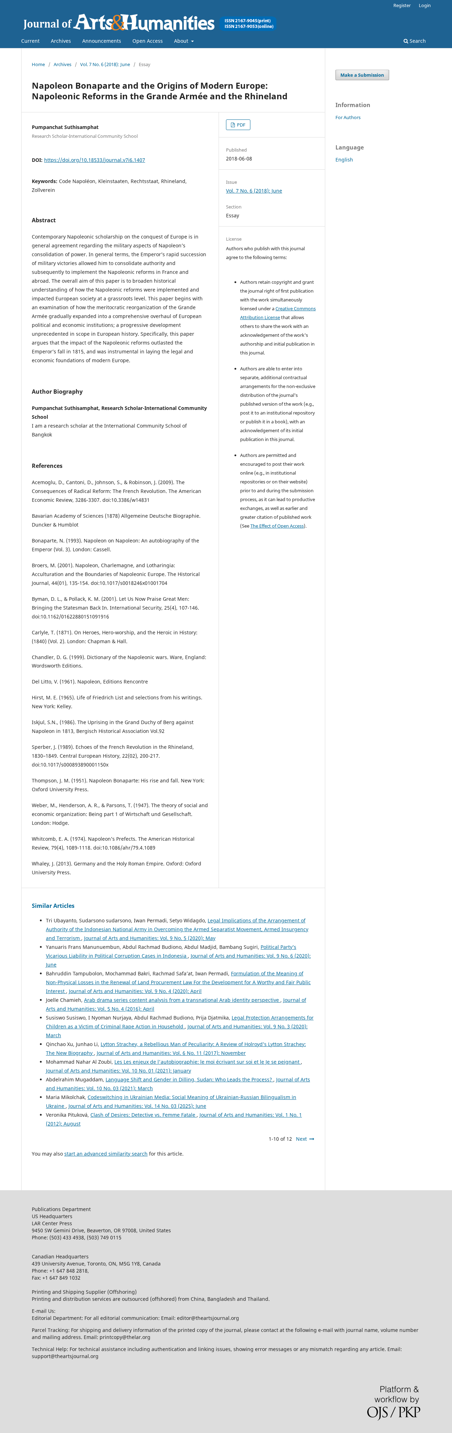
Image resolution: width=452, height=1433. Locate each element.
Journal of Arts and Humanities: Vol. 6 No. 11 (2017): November (171, 1053)
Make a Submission (362, 75)
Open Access (147, 40)
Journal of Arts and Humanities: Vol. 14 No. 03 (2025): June (137, 1106)
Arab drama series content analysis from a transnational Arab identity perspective (182, 1000)
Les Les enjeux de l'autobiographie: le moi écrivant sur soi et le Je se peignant (207, 1061)
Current (30, 40)
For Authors (348, 117)
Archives (61, 40)
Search (417, 40)
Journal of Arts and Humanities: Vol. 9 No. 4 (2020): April (135, 991)
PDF (240, 125)
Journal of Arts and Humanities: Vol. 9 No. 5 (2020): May (149, 938)
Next (301, 1138)
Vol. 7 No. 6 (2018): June (105, 64)
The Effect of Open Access (277, 526)
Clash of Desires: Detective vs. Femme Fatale (143, 1114)
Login (425, 5)
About (182, 40)
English (344, 159)
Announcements (101, 40)
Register (402, 5)
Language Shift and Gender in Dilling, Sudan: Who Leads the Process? (189, 1079)
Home (38, 64)
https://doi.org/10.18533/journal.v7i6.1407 (94, 160)
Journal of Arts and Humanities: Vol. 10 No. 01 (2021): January (118, 1070)
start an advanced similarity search (106, 1153)
